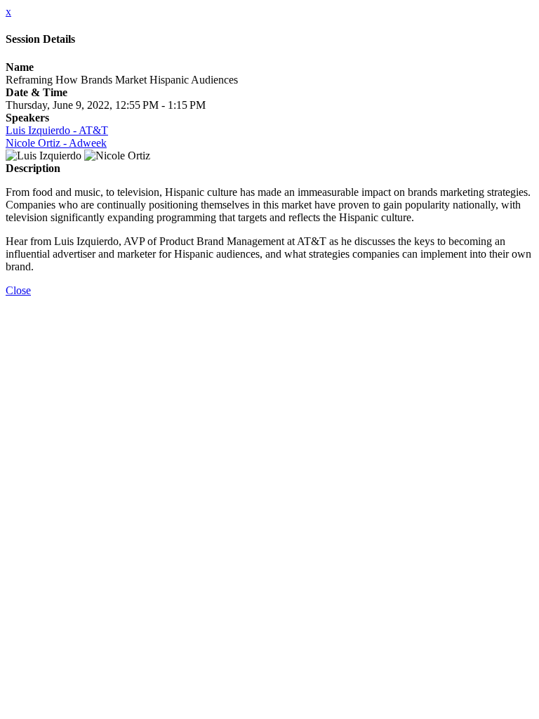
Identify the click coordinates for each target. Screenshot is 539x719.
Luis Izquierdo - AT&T (57, 130)
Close (18, 290)
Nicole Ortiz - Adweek (56, 143)
